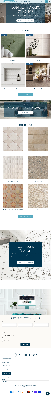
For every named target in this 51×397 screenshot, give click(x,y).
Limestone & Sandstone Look (37, 140)
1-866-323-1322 (5, 360)
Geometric (13, 140)
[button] (49, 1)
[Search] (16, 1)
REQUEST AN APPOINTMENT (25, 262)
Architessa (27, 386)
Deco (37, 197)
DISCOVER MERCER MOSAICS (25, 20)
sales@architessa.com (6, 358)
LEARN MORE (25, 112)
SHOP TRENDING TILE (25, 216)
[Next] (49, 14)
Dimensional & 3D (13, 169)
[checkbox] (25, 337)
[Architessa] (25, 1)
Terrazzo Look (37, 169)
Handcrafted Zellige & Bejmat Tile (13, 197)
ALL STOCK (25, 94)
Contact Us (6, 373)
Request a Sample (9, 1)
